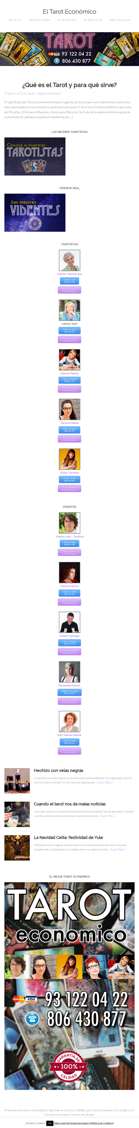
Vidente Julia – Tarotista (70, 536)
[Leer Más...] (105, 782)
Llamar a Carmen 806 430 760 (69, 330)
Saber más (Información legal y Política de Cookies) (84, 1123)
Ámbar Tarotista (69, 472)
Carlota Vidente (69, 586)
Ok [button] (49, 1123)
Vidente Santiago (69, 636)
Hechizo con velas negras (58, 770)
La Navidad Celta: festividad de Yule (68, 837)
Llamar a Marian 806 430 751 (69, 429)
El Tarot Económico (69, 11)
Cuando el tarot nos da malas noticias (70, 803)
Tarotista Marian (69, 423)
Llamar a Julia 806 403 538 (69, 543)
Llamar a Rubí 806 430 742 (69, 742)
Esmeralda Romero (70, 685)
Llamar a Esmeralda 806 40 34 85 (69, 692)
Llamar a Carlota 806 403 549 (69, 593)
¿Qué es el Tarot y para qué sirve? (69, 84)
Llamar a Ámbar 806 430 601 (69, 479)
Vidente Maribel (69, 373)
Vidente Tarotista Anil (69, 274)
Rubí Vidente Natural (69, 735)
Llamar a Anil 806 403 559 (69, 280)
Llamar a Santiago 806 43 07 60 (69, 642)
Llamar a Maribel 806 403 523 (69, 380)
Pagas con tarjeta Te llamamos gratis (69, 289)
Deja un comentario (49, 93)
